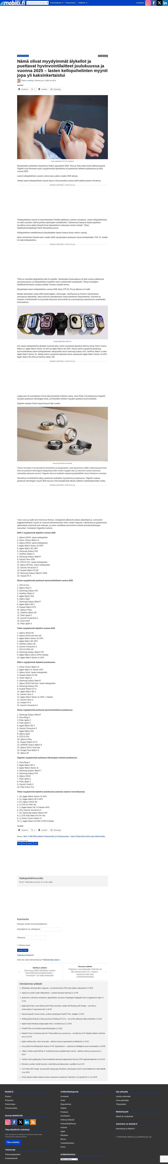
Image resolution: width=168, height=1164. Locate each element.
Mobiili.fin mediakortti (124, 1116)
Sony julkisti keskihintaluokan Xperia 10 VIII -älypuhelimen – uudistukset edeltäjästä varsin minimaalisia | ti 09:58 (63, 1046)
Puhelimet (9, 1100)
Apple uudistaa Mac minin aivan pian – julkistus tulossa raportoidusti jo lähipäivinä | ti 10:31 (55, 1041)
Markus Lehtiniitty (27, 80)
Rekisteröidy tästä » (51, 960)
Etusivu (8, 1096)
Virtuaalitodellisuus (68, 1124)
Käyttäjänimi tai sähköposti (28, 929)
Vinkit (62, 1100)
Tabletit (63, 1108)
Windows (64, 1135)
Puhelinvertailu (11, 1108)
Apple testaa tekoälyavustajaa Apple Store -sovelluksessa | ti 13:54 (47, 1024)
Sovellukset (65, 1116)
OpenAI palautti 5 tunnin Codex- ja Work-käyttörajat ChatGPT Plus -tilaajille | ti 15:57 (53, 1014)
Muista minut (24, 945)
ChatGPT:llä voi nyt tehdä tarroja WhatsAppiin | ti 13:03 (42, 1028)
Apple (62, 1131)
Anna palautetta (122, 1100)
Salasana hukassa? (25, 955)
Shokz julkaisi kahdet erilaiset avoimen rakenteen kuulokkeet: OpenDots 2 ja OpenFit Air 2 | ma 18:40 (59, 1077)
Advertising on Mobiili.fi (125, 1129)
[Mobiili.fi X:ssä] (159, 3)
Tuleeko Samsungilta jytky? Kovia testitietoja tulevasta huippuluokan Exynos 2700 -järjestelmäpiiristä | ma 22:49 (63, 1059)
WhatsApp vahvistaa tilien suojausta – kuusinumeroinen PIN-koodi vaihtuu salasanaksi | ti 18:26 (57, 988)
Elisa (24, 843)
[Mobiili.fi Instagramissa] (148, 3)
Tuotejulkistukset (67, 1143)
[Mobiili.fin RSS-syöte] (33, 1122)
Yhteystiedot (121, 1104)
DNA (19, 843)
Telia (35, 843)
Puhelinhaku (10, 1104)
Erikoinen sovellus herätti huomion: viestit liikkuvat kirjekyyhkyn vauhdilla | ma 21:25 (53, 1064)
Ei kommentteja (103, 56)
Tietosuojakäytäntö (12, 1154)
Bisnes (19, 55)
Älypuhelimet (65, 1104)
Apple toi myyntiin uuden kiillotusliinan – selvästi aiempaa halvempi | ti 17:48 (50, 993)
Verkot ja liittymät (67, 1120)
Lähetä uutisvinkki (123, 1096)
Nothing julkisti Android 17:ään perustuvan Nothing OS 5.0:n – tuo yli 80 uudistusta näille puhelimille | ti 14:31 (62, 1019)
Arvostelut (64, 1096)
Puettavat (25, 55)
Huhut (62, 1147)
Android (63, 1127)
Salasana (21, 937)
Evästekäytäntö (11, 1158)
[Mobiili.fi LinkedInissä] (165, 3)
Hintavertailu (70, 3)
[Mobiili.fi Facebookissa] (154, 3)
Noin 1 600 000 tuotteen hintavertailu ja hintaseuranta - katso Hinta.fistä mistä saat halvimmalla (64, 836)
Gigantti (30, 843)
